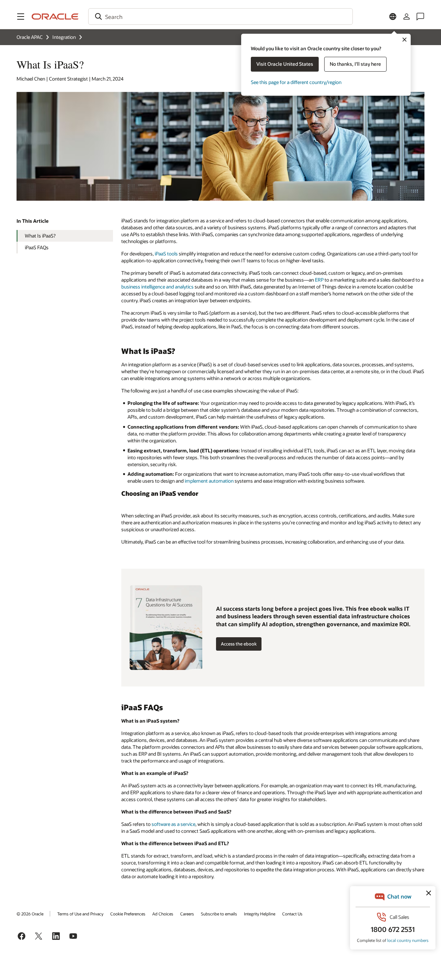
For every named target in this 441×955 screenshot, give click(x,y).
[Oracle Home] (55, 16)
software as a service (173, 824)
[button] (21, 16)
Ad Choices (162, 913)
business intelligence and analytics (157, 286)
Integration (64, 37)
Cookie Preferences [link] (127, 913)
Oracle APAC (30, 37)
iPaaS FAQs (37, 247)
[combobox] (220, 16)
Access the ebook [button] (239, 644)
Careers (187, 913)
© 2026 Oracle (30, 913)
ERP (319, 279)
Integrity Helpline (259, 913)
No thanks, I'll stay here (355, 64)
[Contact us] (420, 16)
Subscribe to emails (219, 913)
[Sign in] (406, 16)
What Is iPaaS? (40, 235)
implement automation (209, 481)
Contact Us (292, 913)
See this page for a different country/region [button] (296, 82)
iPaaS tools (166, 253)
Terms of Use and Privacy (80, 913)
